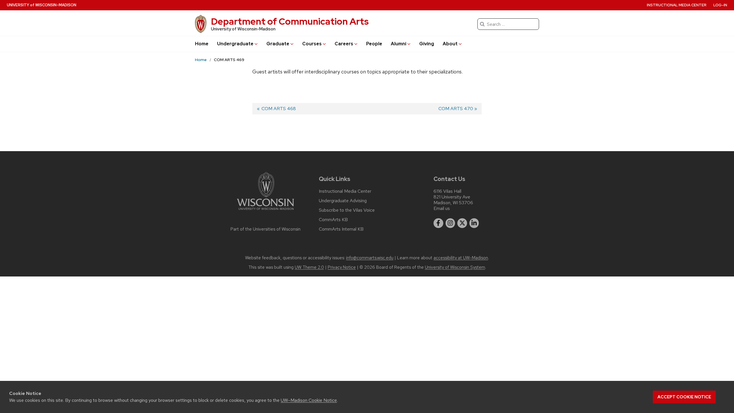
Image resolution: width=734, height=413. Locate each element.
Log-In (720, 5)
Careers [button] (344, 44)
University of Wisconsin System (455, 267)
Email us (442, 208)
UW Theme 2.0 (309, 267)
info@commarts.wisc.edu (369, 258)
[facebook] (438, 223)
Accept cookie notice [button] (684, 397)
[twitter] (462, 223)
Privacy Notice (342, 267)
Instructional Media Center (676, 5)
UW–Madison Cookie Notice (309, 400)
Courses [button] (312, 44)
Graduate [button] (277, 44)
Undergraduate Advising (343, 201)
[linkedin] (474, 223)
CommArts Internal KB (341, 229)
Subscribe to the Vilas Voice (347, 210)
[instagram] (450, 223)
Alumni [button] (398, 44)
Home (201, 44)
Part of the (265, 229)
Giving (426, 44)
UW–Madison (41, 5)
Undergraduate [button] (235, 44)
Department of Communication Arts (290, 21)
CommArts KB (333, 220)
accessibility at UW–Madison (461, 258)
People (374, 44)
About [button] (450, 44)
